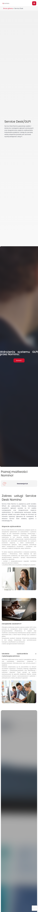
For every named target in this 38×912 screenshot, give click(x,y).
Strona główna (8, 8)
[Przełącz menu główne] (34, 3)
